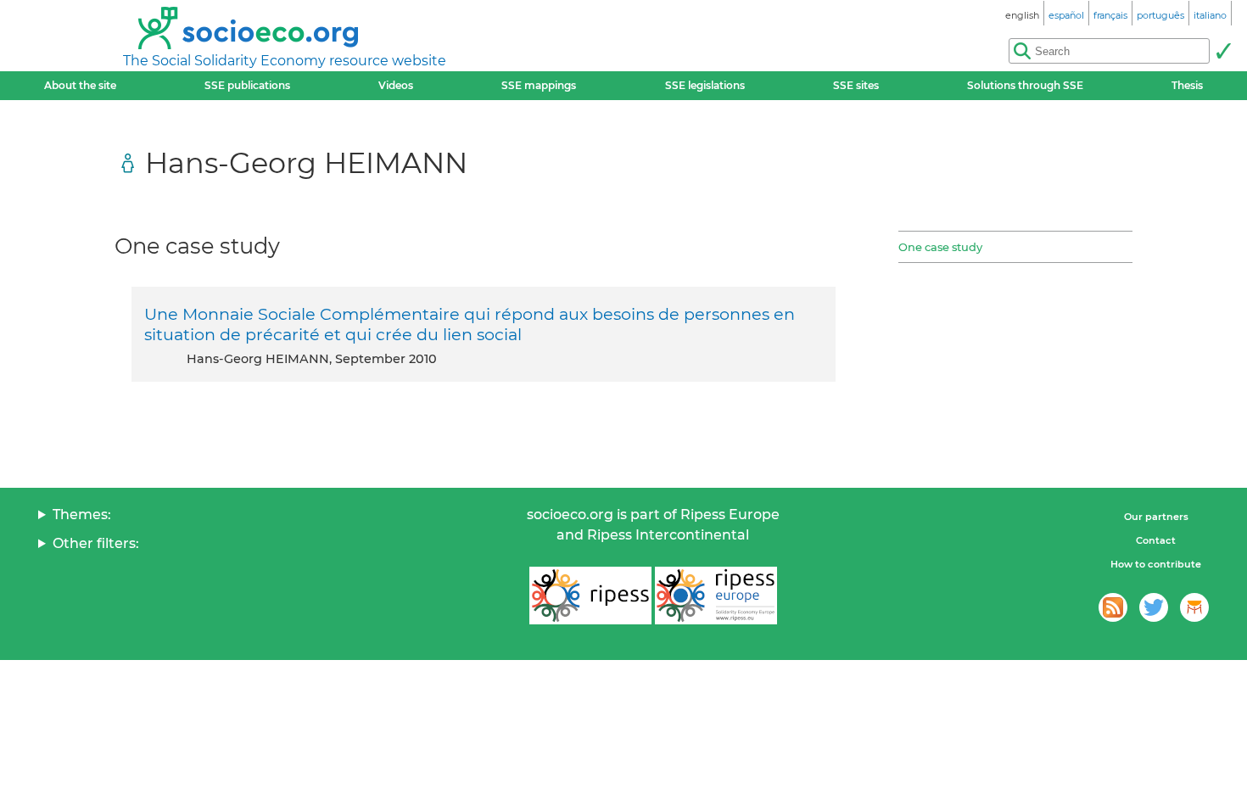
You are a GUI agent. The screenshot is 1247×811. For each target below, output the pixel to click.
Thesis (1187, 85)
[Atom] (1113, 607)
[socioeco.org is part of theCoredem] (1194, 607)
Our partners (1156, 517)
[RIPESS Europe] (716, 595)
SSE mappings (538, 85)
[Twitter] (1153, 607)
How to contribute (1155, 564)
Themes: (82, 514)
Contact (1156, 540)
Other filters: (96, 543)
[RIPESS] (590, 595)
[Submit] (1223, 50)
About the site (80, 85)
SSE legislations (705, 85)
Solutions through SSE (1025, 85)
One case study (940, 247)
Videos (395, 85)
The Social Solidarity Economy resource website (284, 61)
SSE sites (856, 85)
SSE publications (247, 85)
